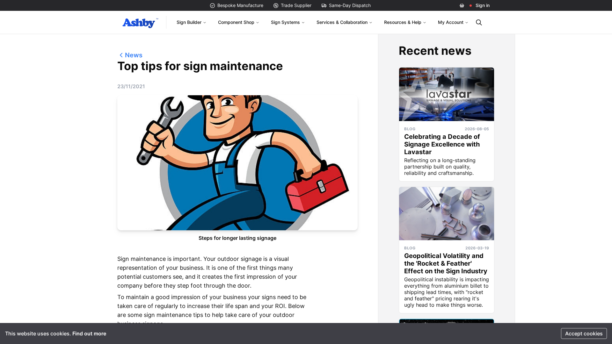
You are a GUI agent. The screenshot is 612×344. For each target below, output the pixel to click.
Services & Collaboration (342, 22)
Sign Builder (189, 22)
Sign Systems (285, 22)
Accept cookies (584, 333)
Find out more (89, 333)
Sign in (483, 5)
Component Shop (236, 22)
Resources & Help (402, 22)
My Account (450, 22)
